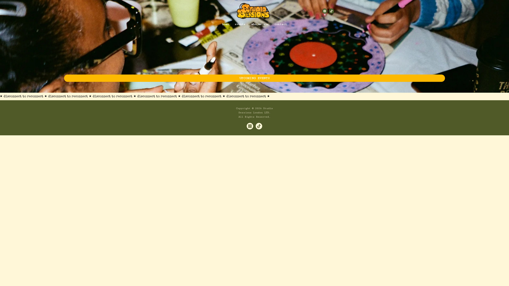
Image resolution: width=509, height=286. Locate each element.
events (240, 24)
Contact (281, 24)
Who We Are (260, 24)
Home (225, 24)
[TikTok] (331, 11)
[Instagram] (324, 11)
